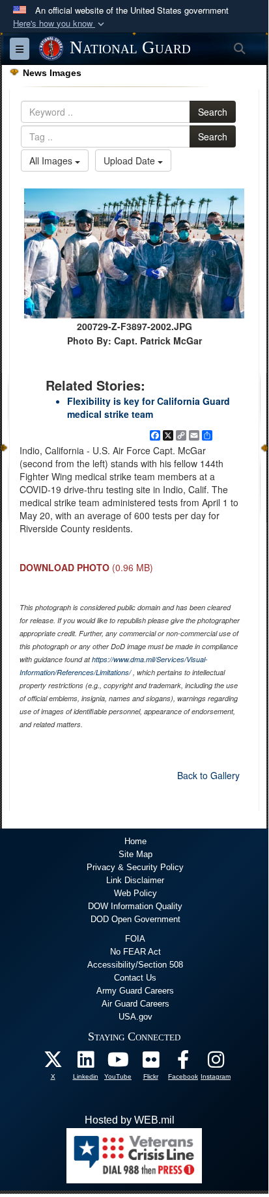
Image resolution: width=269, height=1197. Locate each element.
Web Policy (135, 893)
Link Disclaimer (135, 880)
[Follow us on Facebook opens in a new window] (183, 1062)
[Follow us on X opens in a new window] (52, 1062)
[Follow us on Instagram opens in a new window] (215, 1062)
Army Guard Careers (135, 991)
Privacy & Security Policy (135, 867)
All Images (52, 160)
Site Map (135, 854)
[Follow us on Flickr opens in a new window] (150, 1062)
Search (212, 111)
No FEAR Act (135, 952)
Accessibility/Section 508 (135, 965)
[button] (60, 24)
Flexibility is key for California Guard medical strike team (148, 407)
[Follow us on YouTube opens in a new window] (118, 1062)
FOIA (135, 939)
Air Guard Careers (135, 1004)
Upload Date (131, 160)
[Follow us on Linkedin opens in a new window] (85, 1062)
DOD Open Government (135, 919)
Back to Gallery (208, 775)
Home (135, 841)
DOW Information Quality (135, 906)
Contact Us (135, 978)
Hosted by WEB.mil (130, 1120)
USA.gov (135, 1017)
